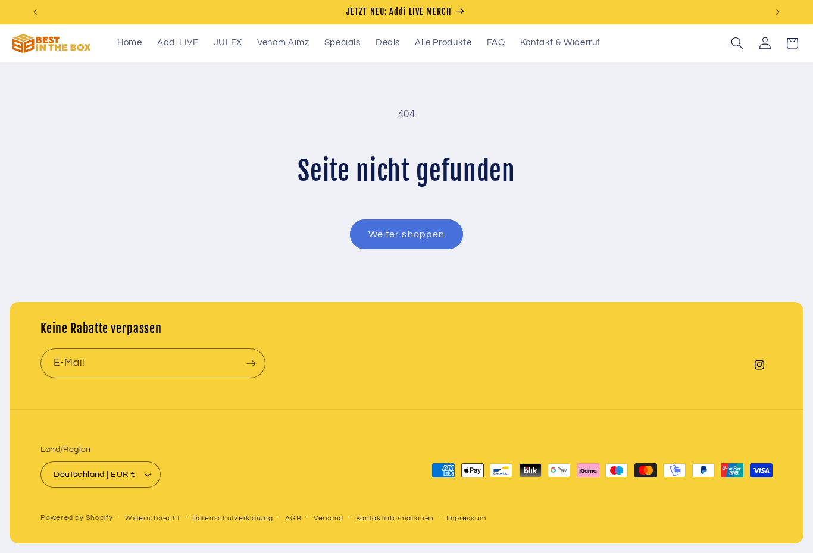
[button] (737, 43)
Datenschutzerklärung (232, 518)
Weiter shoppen (406, 234)
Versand (328, 518)
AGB (293, 518)
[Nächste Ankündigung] (778, 12)
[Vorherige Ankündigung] (35, 12)
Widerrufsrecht (152, 518)
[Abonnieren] (251, 363)
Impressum (466, 518)
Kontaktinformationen (395, 518)
